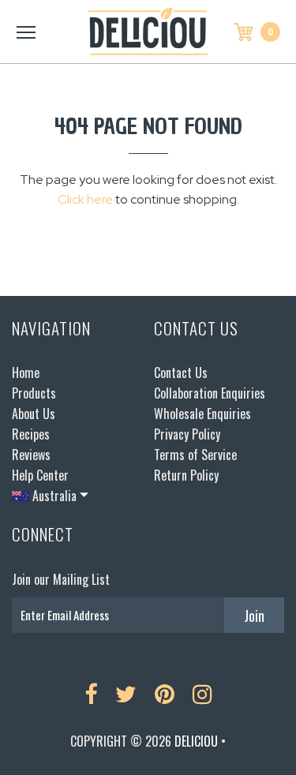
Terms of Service (195, 454)
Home (25, 372)
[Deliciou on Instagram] (202, 694)
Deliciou (196, 741)
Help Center (40, 475)
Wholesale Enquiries (202, 413)
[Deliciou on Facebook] (90, 694)
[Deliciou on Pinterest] (164, 694)
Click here (85, 199)
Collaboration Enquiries (209, 393)
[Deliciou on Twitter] (126, 694)
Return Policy (186, 475)
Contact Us (181, 372)
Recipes (31, 434)
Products (34, 393)
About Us (33, 413)
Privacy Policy (187, 434)
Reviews (31, 454)
